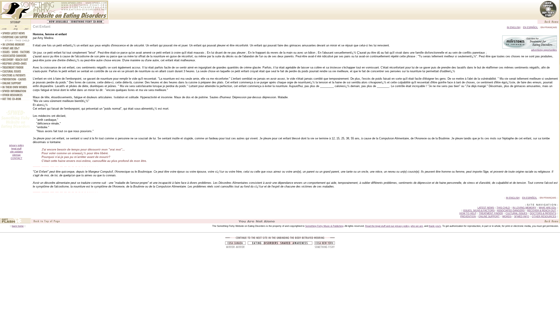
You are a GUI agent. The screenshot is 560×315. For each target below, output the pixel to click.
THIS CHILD (503, 207)
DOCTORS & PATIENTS (543, 213)
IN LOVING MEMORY (524, 207)
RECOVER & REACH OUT (541, 210)
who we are (417, 226)
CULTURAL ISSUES (516, 213)
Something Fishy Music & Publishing (324, 226)
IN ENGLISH (513, 27)
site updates (16, 151)
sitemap (16, 155)
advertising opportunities (544, 50)
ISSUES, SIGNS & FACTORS (479, 210)
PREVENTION (468, 216)
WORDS (506, 216)
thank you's (435, 226)
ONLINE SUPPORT (489, 216)
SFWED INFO (521, 216)
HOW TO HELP (467, 213)
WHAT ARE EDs (547, 207)
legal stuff (16, 148)
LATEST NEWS (486, 207)
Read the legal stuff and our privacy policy (387, 226)
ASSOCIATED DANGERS (511, 210)
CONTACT (16, 158)
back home (18, 226)
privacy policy (16, 145)
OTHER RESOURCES (544, 216)
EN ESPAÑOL (530, 27)
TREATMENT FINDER (491, 213)
